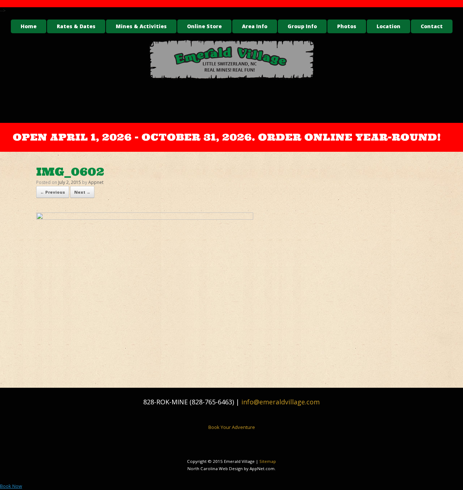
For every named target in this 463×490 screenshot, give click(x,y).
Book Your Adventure (231, 427)
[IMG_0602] (144, 217)
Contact (432, 26)
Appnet (95, 182)
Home (29, 26)
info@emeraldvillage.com (280, 401)
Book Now (11, 486)
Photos (346, 26)
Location (388, 26)
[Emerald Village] (231, 60)
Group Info (302, 26)
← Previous (52, 192)
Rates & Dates (76, 26)
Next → (82, 192)
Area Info (254, 26)
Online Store (204, 26)
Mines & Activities (141, 26)
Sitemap (267, 461)
